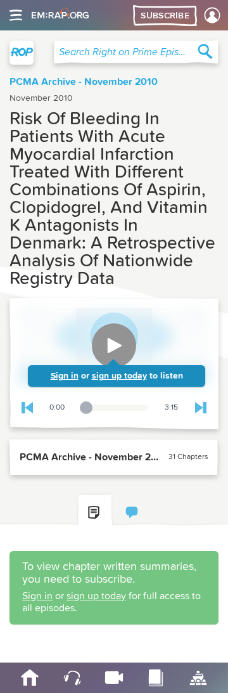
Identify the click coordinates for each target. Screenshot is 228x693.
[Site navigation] (15, 15)
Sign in (65, 376)
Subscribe (165, 15)
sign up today (119, 376)
